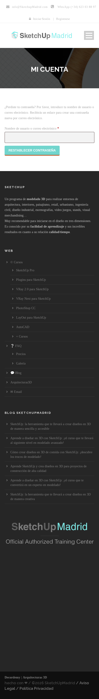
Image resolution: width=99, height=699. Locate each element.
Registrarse (63, 19)
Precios (21, 354)
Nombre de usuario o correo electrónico (39, 128)
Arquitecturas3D (21, 382)
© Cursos (16, 262)
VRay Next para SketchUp (33, 298)
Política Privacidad (36, 688)
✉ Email (16, 392)
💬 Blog (15, 373)
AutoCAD (22, 327)
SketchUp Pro (25, 270)
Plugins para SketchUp (31, 279)
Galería (21, 363)
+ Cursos (22, 336)
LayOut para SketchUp (31, 317)
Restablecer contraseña (32, 150)
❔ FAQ (15, 346)
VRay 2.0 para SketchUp (32, 289)
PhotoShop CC (25, 308)
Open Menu (89, 35)
